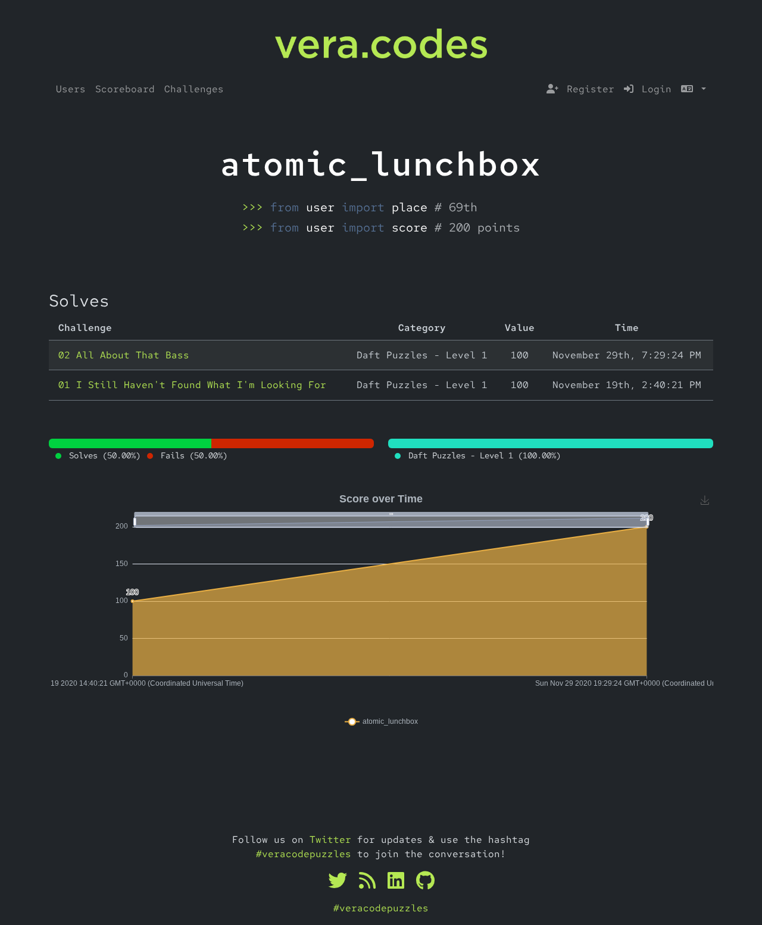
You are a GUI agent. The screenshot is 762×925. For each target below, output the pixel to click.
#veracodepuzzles (303, 854)
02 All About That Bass (123, 355)
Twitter (330, 839)
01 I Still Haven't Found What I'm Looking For (192, 385)
